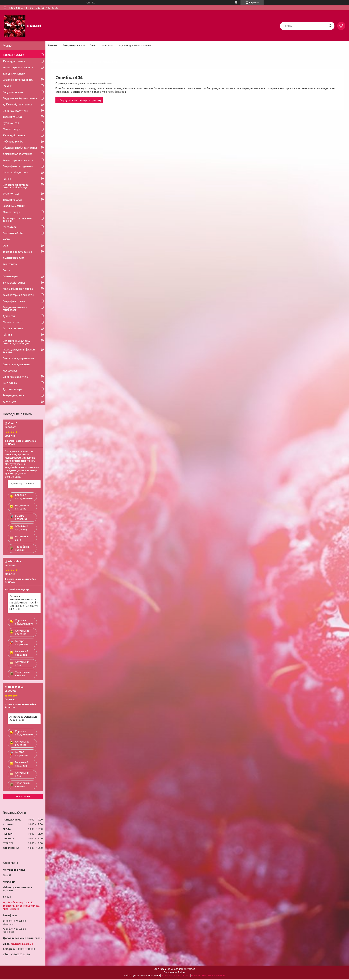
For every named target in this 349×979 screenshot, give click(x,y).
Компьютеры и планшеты (18, 295)
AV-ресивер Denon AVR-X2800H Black (23, 718)
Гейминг (7, 334)
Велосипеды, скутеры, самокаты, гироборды (16, 342)
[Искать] (330, 26)
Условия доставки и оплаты (135, 45)
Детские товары (13, 389)
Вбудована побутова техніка (20, 98)
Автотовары (10, 276)
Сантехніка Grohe (13, 233)
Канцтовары (10, 264)
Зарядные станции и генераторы (15, 308)
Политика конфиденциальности (208, 975)
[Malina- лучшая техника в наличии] (14, 25)
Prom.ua (190, 969)
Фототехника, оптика (16, 376)
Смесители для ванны (16, 364)
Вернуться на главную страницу (80, 100)
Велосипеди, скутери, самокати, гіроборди (16, 186)
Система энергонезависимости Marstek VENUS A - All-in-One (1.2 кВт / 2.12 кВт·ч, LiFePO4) (23, 602)
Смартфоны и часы (14, 301)
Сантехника (10, 383)
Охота (6, 270)
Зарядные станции (14, 73)
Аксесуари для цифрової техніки (17, 219)
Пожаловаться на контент (175, 975)
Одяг (6, 245)
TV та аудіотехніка (14, 61)
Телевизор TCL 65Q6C (22, 483)
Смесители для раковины (18, 358)
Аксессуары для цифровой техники (19, 351)
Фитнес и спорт (12, 322)
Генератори (10, 227)
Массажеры (10, 370)
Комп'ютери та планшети (18, 67)
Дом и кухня (10, 401)
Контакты (107, 45)
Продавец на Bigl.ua (174, 972)
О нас (93, 45)
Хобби (6, 239)
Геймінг (7, 86)
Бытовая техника (13, 328)
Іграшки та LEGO (12, 116)
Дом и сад (9, 316)
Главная (52, 45)
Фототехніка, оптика (15, 110)
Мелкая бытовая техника (18, 288)
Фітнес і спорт (11, 129)
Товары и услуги (72, 45)
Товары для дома (13, 395)
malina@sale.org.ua (22, 943)
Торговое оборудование (17, 251)
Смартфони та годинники (18, 79)
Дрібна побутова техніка (17, 104)
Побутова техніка (13, 92)
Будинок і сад (11, 123)
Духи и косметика (13, 257)
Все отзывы (23, 796)
